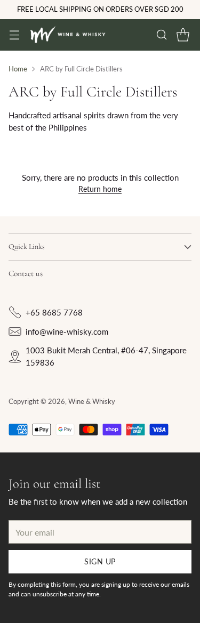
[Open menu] (14, 35)
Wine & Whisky (91, 401)
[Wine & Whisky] (68, 35)
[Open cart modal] (183, 35)
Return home (100, 188)
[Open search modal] (161, 35)
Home (18, 68)
